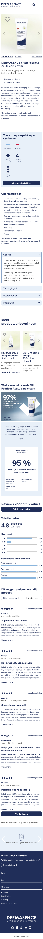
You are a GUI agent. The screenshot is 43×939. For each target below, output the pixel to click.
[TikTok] (21, 927)
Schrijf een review (37, 56)
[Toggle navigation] (38, 5)
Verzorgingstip (10, 288)
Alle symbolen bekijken (22, 183)
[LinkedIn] (30, 927)
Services (5, 880)
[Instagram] (12, 927)
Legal (3, 873)
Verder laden (21, 813)
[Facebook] (17, 927)
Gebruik (7, 254)
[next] (39, 34)
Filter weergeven (10, 598)
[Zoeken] (34, 5)
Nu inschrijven (9, 865)
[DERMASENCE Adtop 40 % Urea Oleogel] (32, 340)
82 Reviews (18, 56)
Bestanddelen (10, 295)
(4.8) (11, 56)
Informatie (8, 302)
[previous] (4, 34)
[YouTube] (26, 927)
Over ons (5, 887)
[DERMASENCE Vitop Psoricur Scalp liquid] (10, 340)
